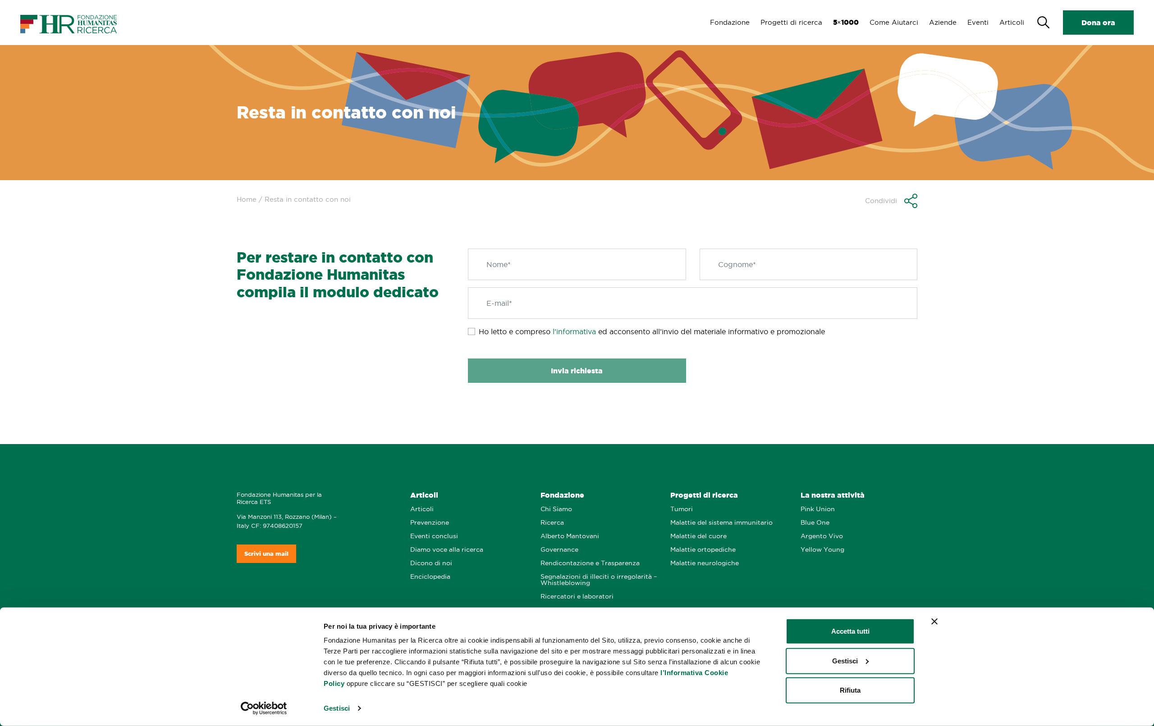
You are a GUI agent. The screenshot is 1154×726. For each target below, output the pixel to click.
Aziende (943, 22)
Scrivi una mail (266, 553)
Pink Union (818, 509)
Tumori (681, 509)
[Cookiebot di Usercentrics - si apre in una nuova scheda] (263, 708)
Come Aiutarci (894, 22)
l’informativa (574, 331)
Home (246, 199)
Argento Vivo (822, 536)
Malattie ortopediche (703, 549)
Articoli (1011, 22)
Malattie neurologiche (704, 563)
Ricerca (552, 522)
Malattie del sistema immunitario (721, 522)
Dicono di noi (431, 563)
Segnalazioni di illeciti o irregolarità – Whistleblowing (598, 579)
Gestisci (337, 708)
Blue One (815, 522)
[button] (891, 201)
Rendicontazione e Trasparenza (590, 563)
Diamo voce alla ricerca (446, 549)
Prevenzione (429, 522)
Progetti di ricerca (791, 22)
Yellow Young (822, 549)
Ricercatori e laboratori (577, 596)
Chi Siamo (556, 509)
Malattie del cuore (698, 536)
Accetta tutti (850, 631)
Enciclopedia (430, 576)
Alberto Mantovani (569, 536)
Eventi (978, 22)
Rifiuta (850, 690)
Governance (559, 549)
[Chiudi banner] (934, 621)
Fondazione (730, 22)
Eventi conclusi (434, 536)
